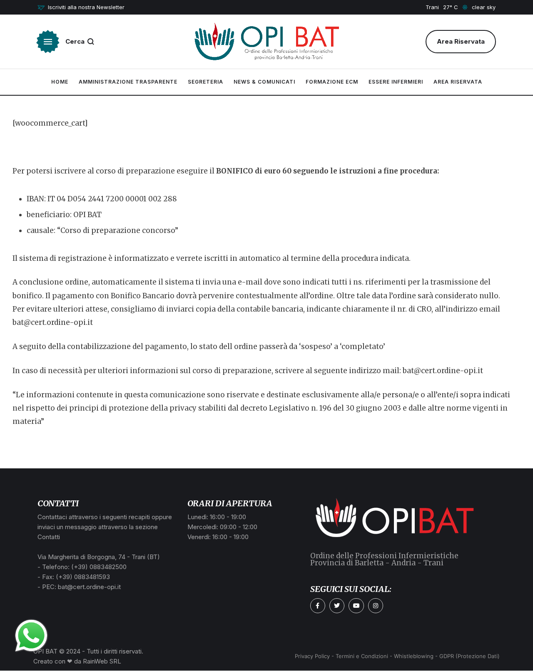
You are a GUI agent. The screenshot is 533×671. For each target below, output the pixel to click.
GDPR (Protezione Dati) (469, 656)
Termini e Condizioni (362, 656)
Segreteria (205, 82)
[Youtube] (356, 605)
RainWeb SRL (102, 661)
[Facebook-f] (317, 605)
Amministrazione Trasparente (128, 82)
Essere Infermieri (396, 82)
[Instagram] (375, 605)
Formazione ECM (332, 82)
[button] (81, 7)
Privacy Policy (312, 656)
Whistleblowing (413, 656)
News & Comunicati (264, 82)
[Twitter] (336, 605)
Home (59, 82)
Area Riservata (457, 82)
